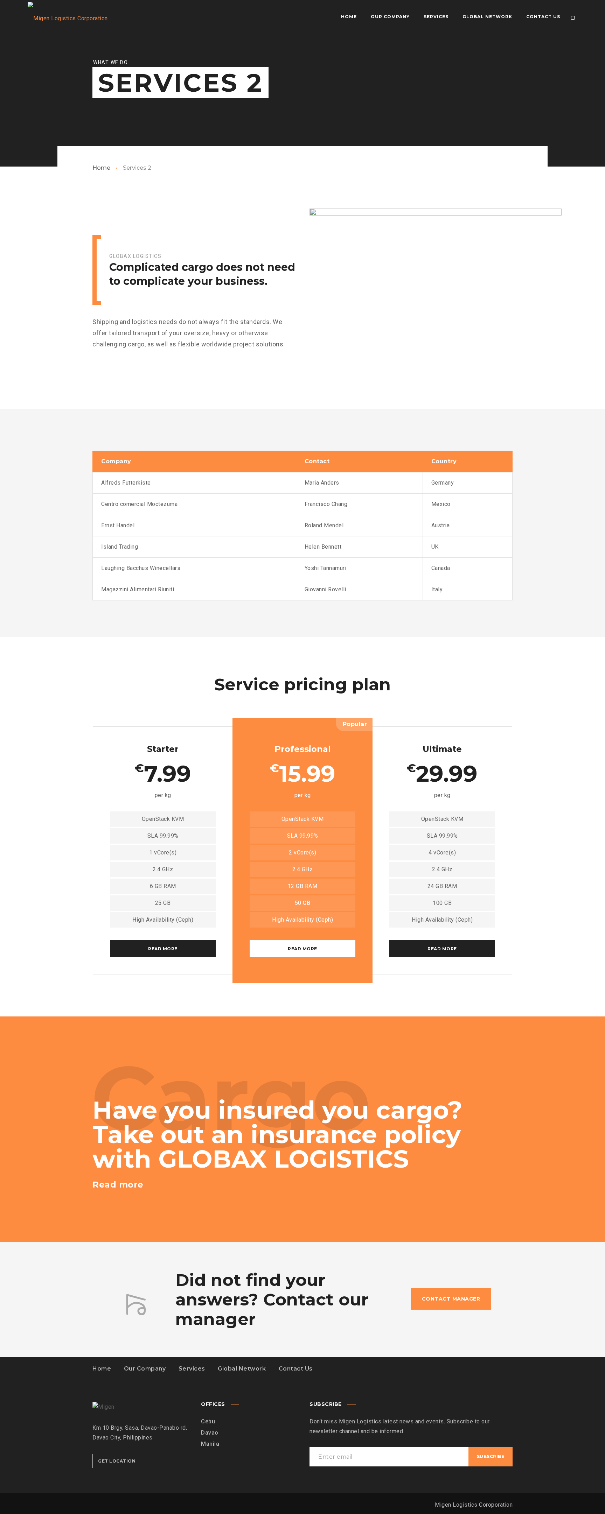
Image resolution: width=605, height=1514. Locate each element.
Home (101, 167)
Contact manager (451, 1299)
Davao (209, 1432)
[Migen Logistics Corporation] (65, 17)
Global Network (242, 1368)
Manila (210, 1444)
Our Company (145, 1368)
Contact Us (296, 1368)
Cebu (208, 1421)
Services (192, 1368)
